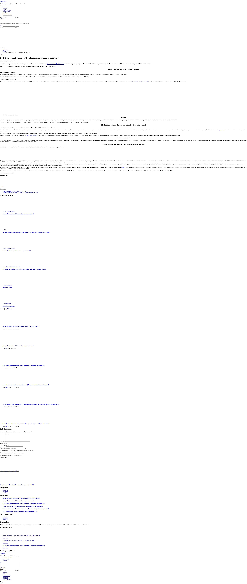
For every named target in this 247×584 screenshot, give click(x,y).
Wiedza (4, 9)
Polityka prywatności (7, 559)
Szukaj (17, 17)
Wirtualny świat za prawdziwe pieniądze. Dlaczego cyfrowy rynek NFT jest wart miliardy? (26, 232)
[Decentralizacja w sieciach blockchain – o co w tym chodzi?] (125, 204)
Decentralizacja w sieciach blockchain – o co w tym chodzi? (18, 214)
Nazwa (2, 443)
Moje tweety (2, 553)
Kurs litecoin (5, 492)
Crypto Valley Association (32, 135)
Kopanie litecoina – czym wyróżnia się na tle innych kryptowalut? (20, 511)
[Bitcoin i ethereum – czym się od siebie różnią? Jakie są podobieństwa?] (125, 318)
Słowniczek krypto (7, 287)
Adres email (3, 445)
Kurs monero (5, 13)
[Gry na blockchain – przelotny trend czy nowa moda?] (125, 241)
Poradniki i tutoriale (7, 10)
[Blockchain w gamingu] (125, 296)
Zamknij (1, 569)
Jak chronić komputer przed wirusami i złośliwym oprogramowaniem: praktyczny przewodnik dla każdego (31, 404)
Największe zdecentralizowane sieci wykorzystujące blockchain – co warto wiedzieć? (25, 269)
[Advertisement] (123, 37)
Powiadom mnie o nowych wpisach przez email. (11, 455)
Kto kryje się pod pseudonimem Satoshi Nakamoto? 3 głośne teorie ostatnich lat (24, 365)
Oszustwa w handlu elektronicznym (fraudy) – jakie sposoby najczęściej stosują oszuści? (26, 384)
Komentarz (2, 441)
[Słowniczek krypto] (125, 278)
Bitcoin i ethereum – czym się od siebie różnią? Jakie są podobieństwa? (21, 326)
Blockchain (2, 187)
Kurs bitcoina (5, 12)
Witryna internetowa (4, 448)
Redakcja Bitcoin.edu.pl (7, 15)
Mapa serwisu (5, 560)
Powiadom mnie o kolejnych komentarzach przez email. (13, 452)
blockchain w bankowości (55, 64)
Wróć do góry (3, 567)
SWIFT (123, 167)
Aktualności (5, 8)
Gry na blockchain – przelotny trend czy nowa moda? (17, 250)
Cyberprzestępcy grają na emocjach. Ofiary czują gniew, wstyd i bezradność (23, 506)
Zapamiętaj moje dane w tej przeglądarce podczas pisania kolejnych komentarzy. (18, 450)
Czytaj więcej (5, 538)
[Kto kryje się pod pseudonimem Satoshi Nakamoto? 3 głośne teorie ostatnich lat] (125, 356)
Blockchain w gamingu (9, 306)
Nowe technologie (6, 11)
